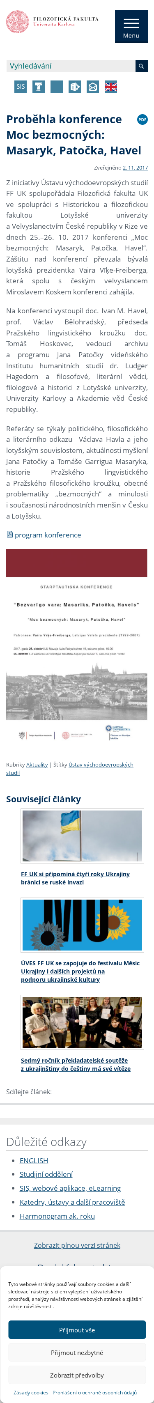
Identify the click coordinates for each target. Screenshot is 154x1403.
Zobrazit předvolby (77, 1375)
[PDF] (142, 118)
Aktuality (37, 764)
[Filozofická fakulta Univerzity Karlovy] (52, 20)
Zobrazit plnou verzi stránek (77, 1245)
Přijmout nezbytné (77, 1352)
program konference (48, 535)
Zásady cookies (31, 1392)
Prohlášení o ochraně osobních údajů (95, 1392)
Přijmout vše (77, 1330)
